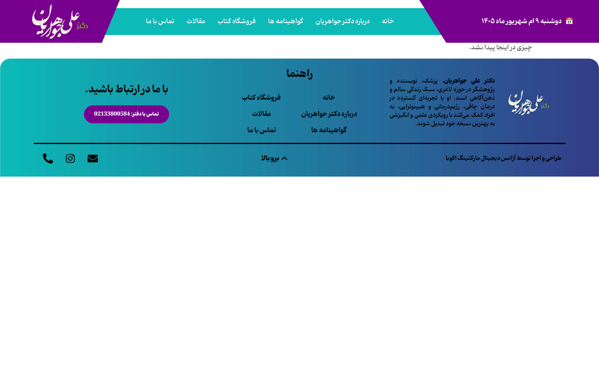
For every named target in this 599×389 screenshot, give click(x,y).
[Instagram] (70, 158)
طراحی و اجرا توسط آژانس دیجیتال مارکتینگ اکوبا (504, 158)
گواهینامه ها (285, 21)
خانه (388, 21)
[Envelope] (93, 158)
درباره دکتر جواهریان (342, 21)
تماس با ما (160, 21)
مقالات (196, 21)
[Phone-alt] (48, 158)
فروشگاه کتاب (237, 21)
